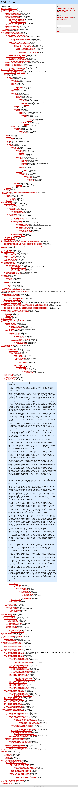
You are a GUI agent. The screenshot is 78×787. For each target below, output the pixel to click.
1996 (58, 8)
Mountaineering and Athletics (9, 294)
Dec (65, 19)
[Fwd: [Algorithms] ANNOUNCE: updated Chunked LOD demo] (19, 192)
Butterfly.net (4, 313)
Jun (71, 18)
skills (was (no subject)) (8, 240)
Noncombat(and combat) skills (10, 301)
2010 (64, 11)
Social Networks (6, 346)
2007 (74, 10)
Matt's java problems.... (7, 10)
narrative (3, 74)
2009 (61, 11)
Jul (73, 18)
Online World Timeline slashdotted (11, 642)
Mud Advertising (6, 638)
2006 (71, 10)
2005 (67, 10)
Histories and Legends (7, 617)
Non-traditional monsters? (8, 12)
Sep (58, 19)
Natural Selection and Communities (11, 709)
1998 (64, 8)
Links (58, 31)
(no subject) (4, 193)
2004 (64, 10)
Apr (65, 18)
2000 (71, 8)
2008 (58, 11)
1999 (67, 8)
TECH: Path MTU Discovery (9, 9)
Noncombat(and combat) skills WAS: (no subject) (15, 291)
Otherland (4, 275)
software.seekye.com (39, 786)
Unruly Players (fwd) (7, 783)
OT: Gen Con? (5, 30)
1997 (61, 8)
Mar (63, 18)
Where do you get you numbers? (10, 635)
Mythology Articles (6, 319)
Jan (58, 18)
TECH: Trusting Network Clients (10, 651)
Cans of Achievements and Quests (11, 760)
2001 (74, 8)
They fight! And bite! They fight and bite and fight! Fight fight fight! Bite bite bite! (23, 304)
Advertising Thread (6, 202)
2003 (61, 10)
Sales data (4, 751)
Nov (63, 19)
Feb (60, 18)
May (68, 18)
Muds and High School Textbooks (10, 782)
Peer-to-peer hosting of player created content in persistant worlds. (20, 750)
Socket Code (5, 247)
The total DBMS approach (8, 262)
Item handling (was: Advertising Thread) (12, 320)
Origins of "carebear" (7, 252)
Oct (61, 19)
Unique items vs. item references (10, 32)
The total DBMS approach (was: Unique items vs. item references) (20, 241)
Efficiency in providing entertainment (11, 289)
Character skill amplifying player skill (12, 70)
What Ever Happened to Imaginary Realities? (14, 310)
